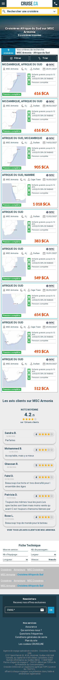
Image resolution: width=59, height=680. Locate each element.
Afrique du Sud (12, 212)
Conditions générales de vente (31, 637)
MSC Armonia (8, 574)
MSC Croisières (35, 569)
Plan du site (31, 640)
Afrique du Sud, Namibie (18, 175)
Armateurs (19, 569)
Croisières (6, 569)
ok (50, 610)
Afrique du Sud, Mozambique (22, 138)
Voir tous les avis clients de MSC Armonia (31, 530)
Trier (45, 58)
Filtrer (17, 58)
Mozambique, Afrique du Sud (22, 64)
